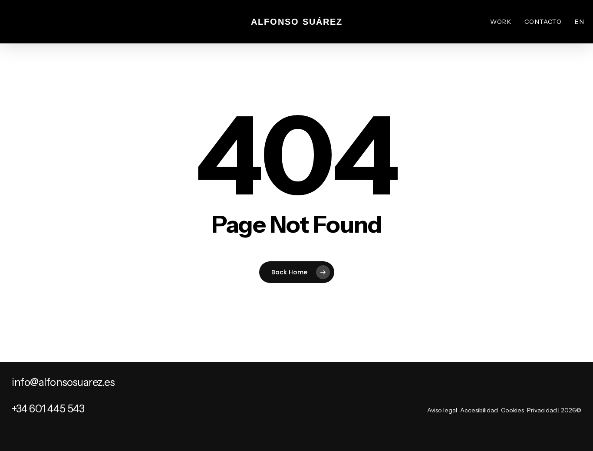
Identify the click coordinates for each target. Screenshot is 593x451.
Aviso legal (442, 410)
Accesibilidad (479, 410)
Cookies (512, 410)
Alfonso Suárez (297, 21)
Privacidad (542, 410)
